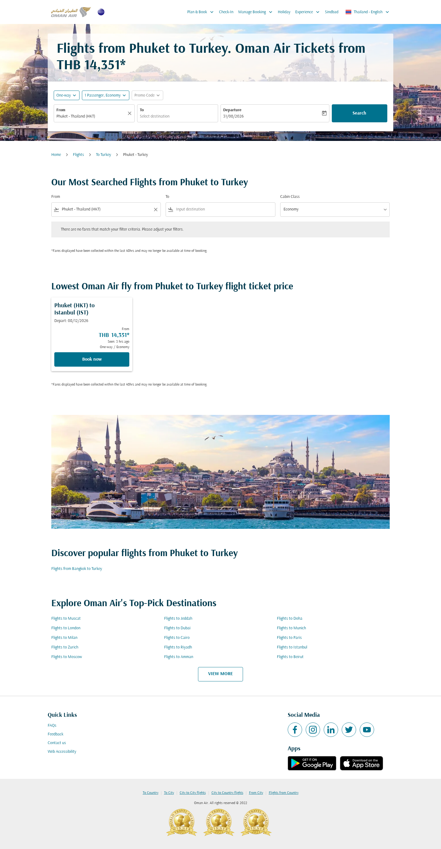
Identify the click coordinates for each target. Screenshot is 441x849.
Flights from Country (283, 793)
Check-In (226, 12)
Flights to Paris (289, 638)
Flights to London (65, 628)
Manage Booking (256, 12)
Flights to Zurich (64, 647)
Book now (92, 359)
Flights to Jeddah (178, 618)
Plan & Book (201, 12)
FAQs (52, 725)
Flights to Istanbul (292, 647)
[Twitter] (349, 729)
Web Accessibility (62, 751)
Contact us (57, 743)
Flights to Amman (178, 657)
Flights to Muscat (66, 618)
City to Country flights (227, 793)
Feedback (55, 734)
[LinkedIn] (331, 729)
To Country (150, 793)
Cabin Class (290, 197)
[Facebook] (295, 729)
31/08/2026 (233, 116)
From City (256, 793)
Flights (78, 155)
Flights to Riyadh (178, 647)
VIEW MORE (220, 674)
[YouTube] (367, 729)
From (60, 110)
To (142, 110)
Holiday (284, 12)
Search (359, 113)
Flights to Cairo (177, 638)
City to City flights (193, 793)
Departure (232, 110)
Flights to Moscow (66, 657)
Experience (308, 12)
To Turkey (103, 155)
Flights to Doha (289, 618)
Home (56, 155)
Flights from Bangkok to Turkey (76, 569)
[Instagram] (313, 729)
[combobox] (91, 116)
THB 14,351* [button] (91, 65)
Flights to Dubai (177, 628)
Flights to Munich (291, 628)
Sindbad (331, 12)
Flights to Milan (64, 638)
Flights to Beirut (290, 657)
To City (169, 793)
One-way (63, 95)
